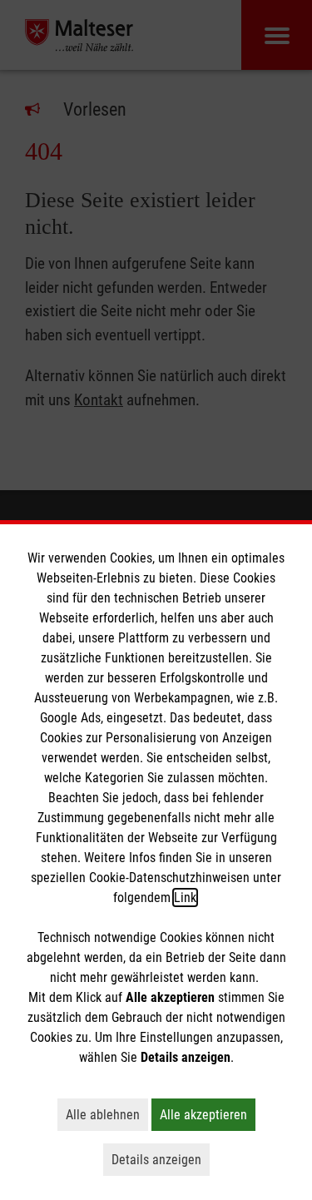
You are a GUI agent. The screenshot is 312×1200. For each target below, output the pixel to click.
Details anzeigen (160, 1159)
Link (185, 897)
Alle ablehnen (107, 1114)
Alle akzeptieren (207, 1114)
